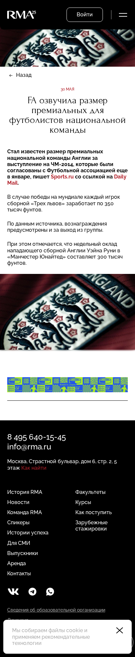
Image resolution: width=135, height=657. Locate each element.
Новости (18, 502)
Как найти (34, 468)
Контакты (19, 573)
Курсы (83, 502)
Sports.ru (62, 177)
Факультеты (90, 492)
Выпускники (22, 553)
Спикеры (18, 522)
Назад (23, 75)
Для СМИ (18, 543)
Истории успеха (27, 533)
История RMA (24, 492)
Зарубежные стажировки (91, 525)
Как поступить (93, 512)
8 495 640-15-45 (36, 437)
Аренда (16, 563)
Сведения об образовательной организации (56, 610)
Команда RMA (24, 512)
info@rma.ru (29, 446)
